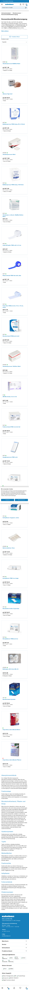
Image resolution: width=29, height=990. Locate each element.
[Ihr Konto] (20, 4)
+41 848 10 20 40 (6, 931)
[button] (5, 31)
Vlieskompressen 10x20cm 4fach (12, 366)
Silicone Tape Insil (7, 94)
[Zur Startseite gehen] (9, 4)
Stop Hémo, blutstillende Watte (11, 729)
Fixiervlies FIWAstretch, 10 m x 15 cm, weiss (13, 306)
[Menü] (2, 4)
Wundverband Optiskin (9, 699)
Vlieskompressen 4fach (9, 154)
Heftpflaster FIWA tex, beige (11, 578)
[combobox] (12, 7)
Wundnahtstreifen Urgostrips (11, 608)
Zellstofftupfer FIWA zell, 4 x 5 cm (12, 245)
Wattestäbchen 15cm (9, 548)
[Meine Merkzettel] (23, 4)
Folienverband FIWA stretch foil (11, 427)
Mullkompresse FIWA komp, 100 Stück (13, 184)
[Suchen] (26, 7)
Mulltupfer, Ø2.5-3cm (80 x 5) (10, 669)
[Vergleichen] (26, 50)
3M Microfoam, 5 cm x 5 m (10, 396)
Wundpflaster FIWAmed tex (10, 638)
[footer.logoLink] (8, 916)
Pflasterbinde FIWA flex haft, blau (12, 275)
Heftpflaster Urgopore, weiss (11, 517)
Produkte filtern (15, 36)
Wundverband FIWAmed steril (11, 336)
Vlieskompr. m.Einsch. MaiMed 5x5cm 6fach (13, 216)
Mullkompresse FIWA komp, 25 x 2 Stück (14, 124)
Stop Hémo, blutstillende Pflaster (12, 760)
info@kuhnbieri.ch (6, 936)
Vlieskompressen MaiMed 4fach (11, 63)
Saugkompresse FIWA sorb (10, 457)
